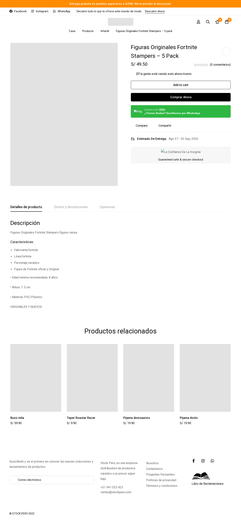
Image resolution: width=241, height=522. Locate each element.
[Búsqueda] (208, 22)
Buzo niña (17, 418)
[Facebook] (193, 461)
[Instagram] (203, 461)
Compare (142, 125)
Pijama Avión (189, 418)
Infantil (105, 31)
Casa (72, 31)
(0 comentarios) (220, 64)
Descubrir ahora (155, 11)
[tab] (26, 207)
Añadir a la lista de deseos (226, 51)
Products (88, 31)
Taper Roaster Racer (81, 418)
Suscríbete (90, 480)
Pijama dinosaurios (136, 418)
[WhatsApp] (212, 461)
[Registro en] (198, 22)
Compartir (165, 125)
